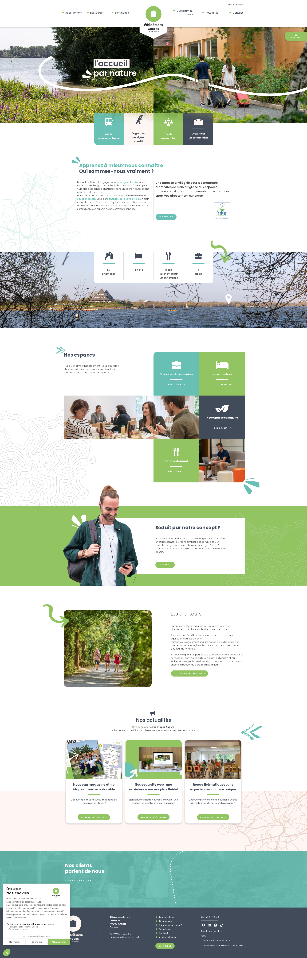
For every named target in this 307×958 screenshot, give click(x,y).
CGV (204, 935)
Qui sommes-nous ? (171, 925)
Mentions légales (211, 931)
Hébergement (73, 12)
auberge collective (127, 182)
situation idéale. (86, 198)
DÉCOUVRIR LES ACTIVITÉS (189, 673)
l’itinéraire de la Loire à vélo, (123, 198)
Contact (238, 12)
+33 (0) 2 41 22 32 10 (120, 933)
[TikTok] (222, 925)
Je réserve (165, 564)
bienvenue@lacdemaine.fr (125, 937)
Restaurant (97, 12)
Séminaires (122, 12)
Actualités (212, 12)
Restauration (166, 917)
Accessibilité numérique (215, 940)
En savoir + (166, 216)
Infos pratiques (235, 4)
